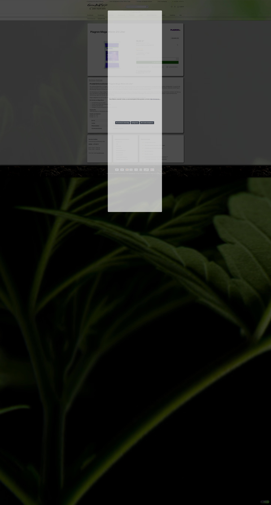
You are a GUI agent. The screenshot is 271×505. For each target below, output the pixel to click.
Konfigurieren (135, 122)
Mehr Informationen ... (155, 99)
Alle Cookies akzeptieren (147, 122)
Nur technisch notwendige (122, 122)
